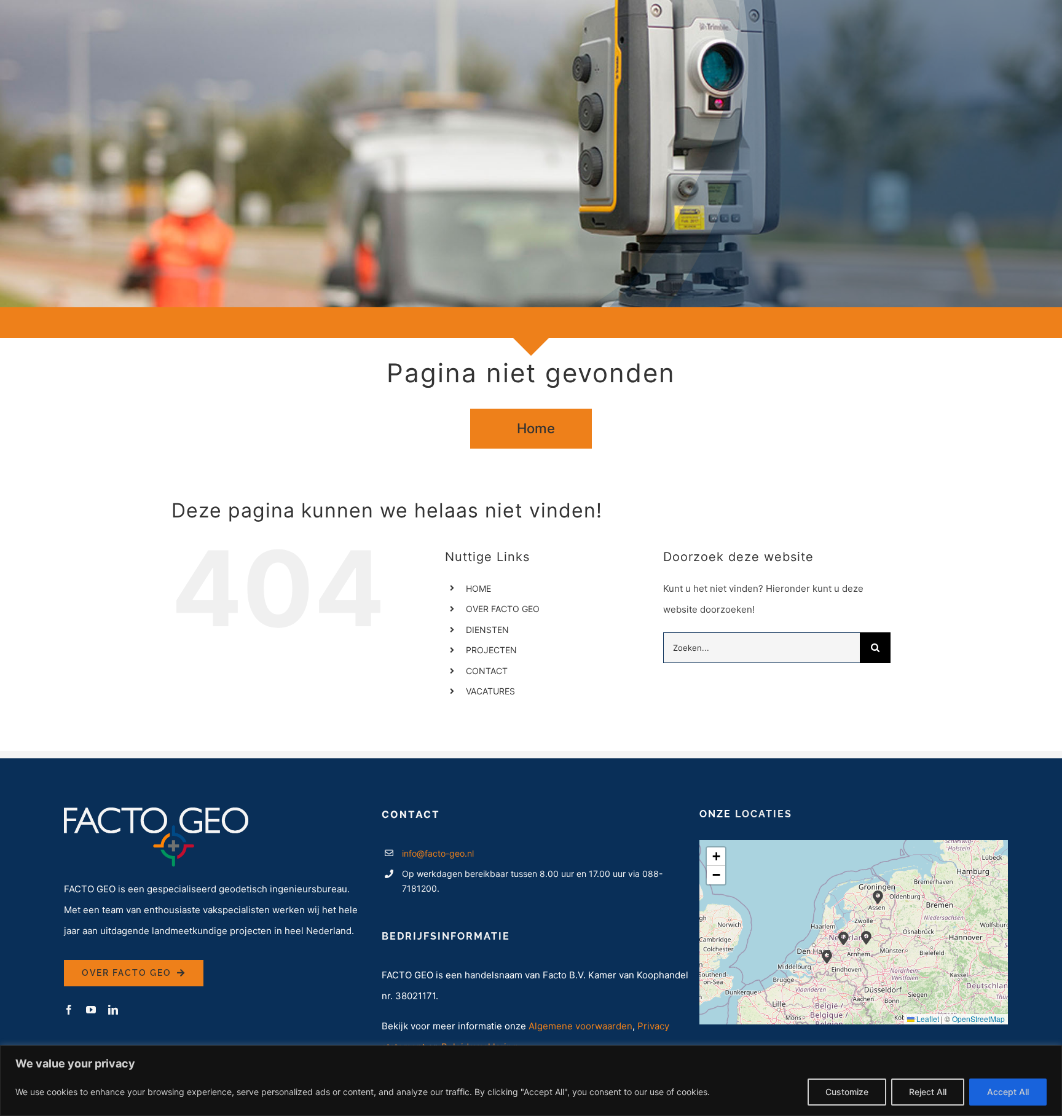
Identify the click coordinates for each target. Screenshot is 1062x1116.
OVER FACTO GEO (503, 608)
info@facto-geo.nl (438, 853)
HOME (478, 588)
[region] (531, 1080)
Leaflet (926, 1018)
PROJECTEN (491, 650)
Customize (846, 1092)
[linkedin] (113, 1010)
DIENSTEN (487, 629)
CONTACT (487, 671)
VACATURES (490, 691)
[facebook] (69, 1010)
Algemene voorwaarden (580, 1026)
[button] (866, 937)
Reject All (927, 1092)
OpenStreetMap (978, 1018)
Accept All (1008, 1092)
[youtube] (91, 1010)
